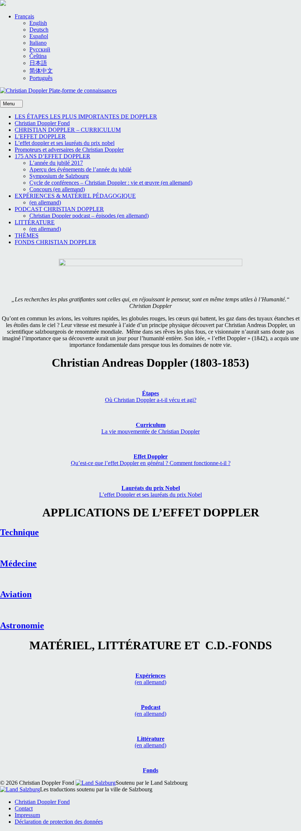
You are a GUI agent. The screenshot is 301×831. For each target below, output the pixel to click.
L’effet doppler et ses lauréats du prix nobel (65, 143)
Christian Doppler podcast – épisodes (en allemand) (89, 216)
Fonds (150, 770)
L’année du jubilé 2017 (56, 163)
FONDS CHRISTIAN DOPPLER (55, 242)
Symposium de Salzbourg (59, 176)
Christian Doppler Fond (42, 123)
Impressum (27, 815)
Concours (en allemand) (57, 189)
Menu (9, 103)
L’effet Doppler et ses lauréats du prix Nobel (150, 494)
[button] (24, 16)
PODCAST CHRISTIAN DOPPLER (59, 209)
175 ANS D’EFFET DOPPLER (52, 156)
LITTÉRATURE (35, 222)
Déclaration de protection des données (59, 822)
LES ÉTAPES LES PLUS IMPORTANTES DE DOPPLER (86, 116)
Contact (24, 808)
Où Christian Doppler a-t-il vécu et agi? (150, 400)
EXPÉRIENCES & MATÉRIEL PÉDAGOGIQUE (75, 196)
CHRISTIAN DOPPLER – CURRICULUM (68, 130)
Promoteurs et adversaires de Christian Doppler (69, 149)
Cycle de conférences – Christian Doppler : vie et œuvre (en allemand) (110, 182)
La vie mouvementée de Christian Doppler (150, 431)
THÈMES (27, 235)
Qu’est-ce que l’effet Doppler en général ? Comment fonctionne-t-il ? (151, 463)
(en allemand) (45, 202)
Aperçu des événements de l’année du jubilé (80, 169)
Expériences (150, 675)
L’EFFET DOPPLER (40, 136)
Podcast (150, 707)
